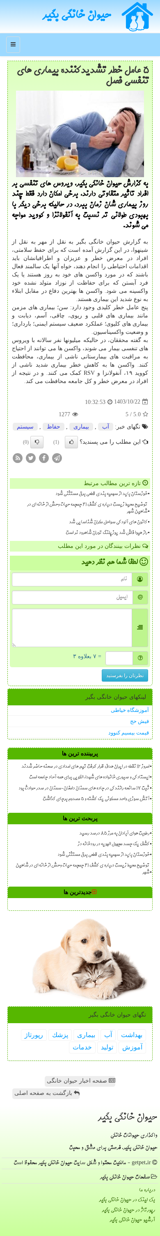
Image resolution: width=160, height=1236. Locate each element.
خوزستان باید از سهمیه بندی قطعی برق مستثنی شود (101, 494)
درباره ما (147, 1190)
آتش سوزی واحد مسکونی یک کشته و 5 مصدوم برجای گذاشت (96, 799)
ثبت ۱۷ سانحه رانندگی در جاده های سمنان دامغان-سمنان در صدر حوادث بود (83, 788)
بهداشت (131, 1034)
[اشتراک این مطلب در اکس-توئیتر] (31, 457)
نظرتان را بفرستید (125, 675)
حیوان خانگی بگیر (76, 16)
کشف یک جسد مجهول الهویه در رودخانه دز (113, 844)
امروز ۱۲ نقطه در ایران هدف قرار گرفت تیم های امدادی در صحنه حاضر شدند (85, 766)
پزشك (60, 1034)
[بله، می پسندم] (71, 442)
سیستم (25, 427)
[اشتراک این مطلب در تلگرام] (57, 457)
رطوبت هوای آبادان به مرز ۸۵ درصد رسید (114, 833)
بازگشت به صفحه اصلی (44, 1093)
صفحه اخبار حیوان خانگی (78, 1081)
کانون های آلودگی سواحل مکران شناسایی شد (108, 522)
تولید (107, 1047)
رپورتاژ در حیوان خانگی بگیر (128, 1210)
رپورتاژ (34, 1034)
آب (105, 427)
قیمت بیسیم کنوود (128, 733)
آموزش (132, 1047)
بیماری (81, 427)
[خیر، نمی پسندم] (36, 442)
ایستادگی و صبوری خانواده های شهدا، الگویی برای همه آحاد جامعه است (89, 777)
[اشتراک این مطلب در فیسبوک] (44, 457)
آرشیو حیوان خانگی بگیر (132, 1220)
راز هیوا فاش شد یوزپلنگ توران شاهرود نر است (106, 533)
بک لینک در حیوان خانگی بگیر (127, 1200)
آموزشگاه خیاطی (130, 710)
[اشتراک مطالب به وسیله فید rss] (17, 457)
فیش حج (139, 721)
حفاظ (53, 427)
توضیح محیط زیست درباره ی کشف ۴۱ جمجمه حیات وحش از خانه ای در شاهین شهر (87, 508)
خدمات (82, 1047)
